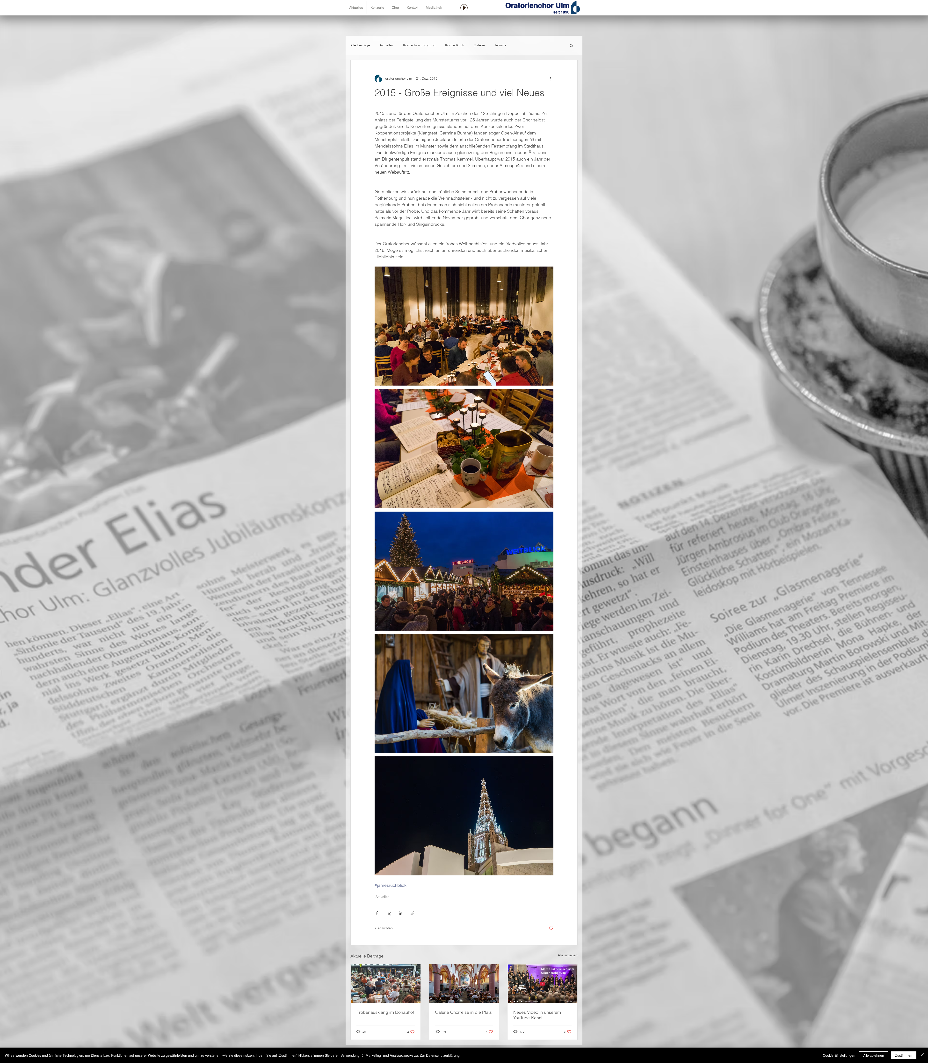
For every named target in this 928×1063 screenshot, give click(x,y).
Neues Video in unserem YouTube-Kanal (537, 1015)
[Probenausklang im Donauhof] (385, 983)
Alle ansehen (568, 955)
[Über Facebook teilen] (377, 913)
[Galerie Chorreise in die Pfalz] (464, 983)
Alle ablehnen (873, 1055)
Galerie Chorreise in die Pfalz (463, 1012)
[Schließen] (922, 1055)
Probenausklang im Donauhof (385, 1012)
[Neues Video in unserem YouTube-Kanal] (542, 983)
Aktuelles (386, 45)
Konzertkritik (454, 45)
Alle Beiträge (360, 45)
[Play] (464, 7)
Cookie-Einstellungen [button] (839, 1055)
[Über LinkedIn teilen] (400, 913)
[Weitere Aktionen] (550, 78)
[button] (571, 45)
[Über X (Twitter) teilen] (388, 913)
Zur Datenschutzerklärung (440, 1055)
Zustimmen (903, 1055)
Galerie (479, 45)
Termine (500, 45)
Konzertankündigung (419, 45)
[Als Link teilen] (412, 913)
